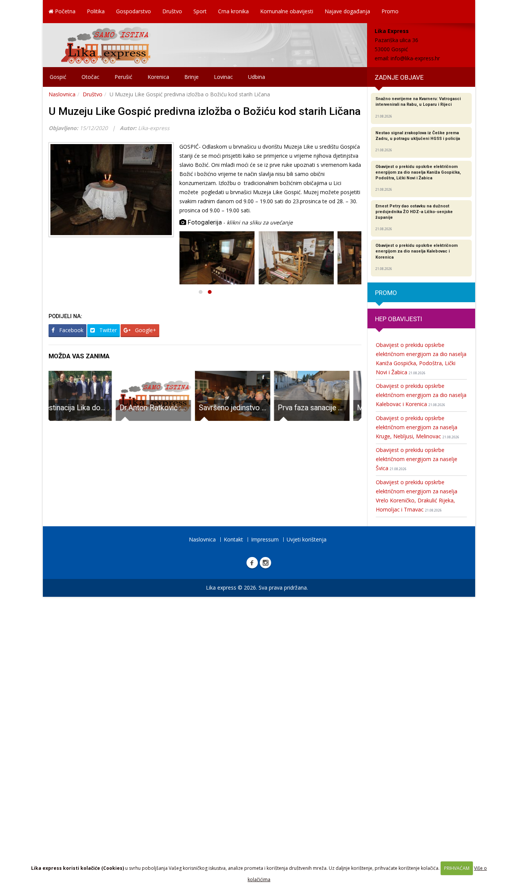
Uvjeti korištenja (306, 539)
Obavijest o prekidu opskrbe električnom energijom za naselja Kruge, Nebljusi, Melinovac (417, 427)
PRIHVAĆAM (456, 868)
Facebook (70, 330)
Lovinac (223, 76)
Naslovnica (62, 94)
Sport (200, 11)
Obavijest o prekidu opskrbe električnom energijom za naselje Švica (416, 459)
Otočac (90, 76)
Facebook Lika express (252, 562)
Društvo (172, 11)
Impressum (265, 539)
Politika (96, 11)
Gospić (58, 76)
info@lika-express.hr (415, 58)
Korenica (158, 76)
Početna (64, 11)
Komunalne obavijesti (286, 11)
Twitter (107, 330)
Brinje (191, 76)
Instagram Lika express (265, 562)
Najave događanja (347, 11)
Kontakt (233, 539)
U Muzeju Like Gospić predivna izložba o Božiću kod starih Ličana (205, 111)
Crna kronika (233, 11)
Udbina (256, 76)
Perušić (123, 76)
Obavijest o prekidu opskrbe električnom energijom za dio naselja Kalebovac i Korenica (421, 395)
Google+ (144, 330)
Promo (390, 11)
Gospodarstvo (133, 11)
